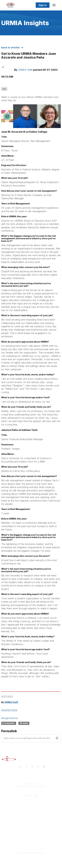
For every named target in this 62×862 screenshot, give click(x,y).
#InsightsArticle (9, 718)
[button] (57, 738)
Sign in (42, 5)
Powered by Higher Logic (31, 858)
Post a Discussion (31, 828)
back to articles (10, 47)
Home (9, 709)
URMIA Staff (25, 69)
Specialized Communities (31, 830)
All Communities (31, 825)
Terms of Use (31, 842)
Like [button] (4, 89)
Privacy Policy (31, 839)
